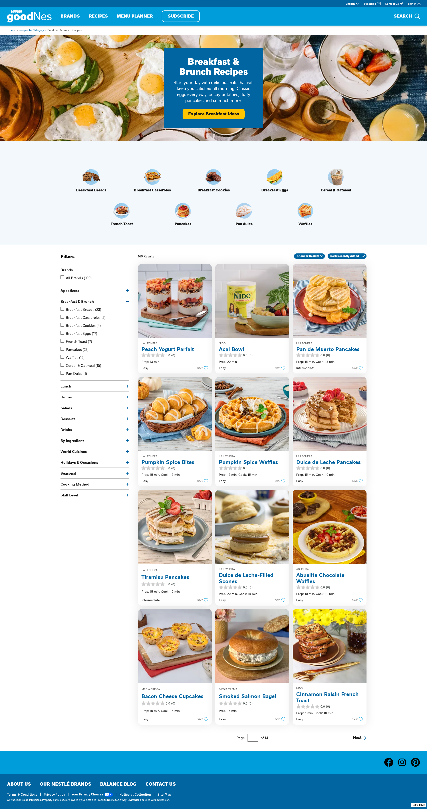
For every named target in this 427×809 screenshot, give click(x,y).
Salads (66, 407)
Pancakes (77, 349)
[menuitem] (70, 16)
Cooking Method (74, 484)
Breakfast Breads (83, 309)
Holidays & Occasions (79, 462)
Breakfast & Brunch (77, 301)
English (350, 3)
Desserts (67, 418)
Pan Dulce (76, 373)
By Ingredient (72, 440)
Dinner (66, 396)
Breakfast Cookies (83, 325)
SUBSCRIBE (181, 16)
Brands (66, 269)
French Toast (79, 341)
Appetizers (69, 290)
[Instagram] (404, 762)
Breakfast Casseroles (85, 317)
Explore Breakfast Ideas (213, 114)
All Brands (79, 277)
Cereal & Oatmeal (83, 365)
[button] (201, 367)
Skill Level (69, 494)
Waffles (75, 357)
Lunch (65, 385)
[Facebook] (391, 762)
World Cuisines (73, 451)
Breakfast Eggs (81, 333)
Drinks (66, 429)
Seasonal (68, 473)
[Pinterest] (415, 762)
